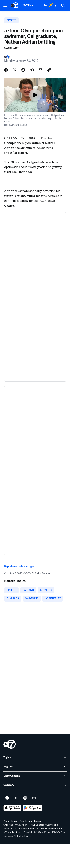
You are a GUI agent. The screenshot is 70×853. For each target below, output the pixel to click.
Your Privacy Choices (30, 821)
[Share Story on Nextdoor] (32, 70)
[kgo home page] (9, 744)
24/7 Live (27, 5)
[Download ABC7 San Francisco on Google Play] (32, 808)
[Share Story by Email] (40, 70)
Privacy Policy (10, 821)
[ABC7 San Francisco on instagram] (25, 798)
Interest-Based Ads (28, 828)
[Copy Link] (49, 70)
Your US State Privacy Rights (44, 825)
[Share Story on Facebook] (6, 70)
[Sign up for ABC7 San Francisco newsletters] (34, 798)
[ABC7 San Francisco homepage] (14, 5)
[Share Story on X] (15, 70)
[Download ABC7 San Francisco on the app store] (12, 808)
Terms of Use (9, 828)
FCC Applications (12, 832)
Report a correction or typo (19, 566)
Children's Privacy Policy (15, 825)
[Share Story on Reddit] (23, 70)
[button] (5, 5)
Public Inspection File (51, 828)
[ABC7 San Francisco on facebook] (7, 798)
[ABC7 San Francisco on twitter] (16, 798)
